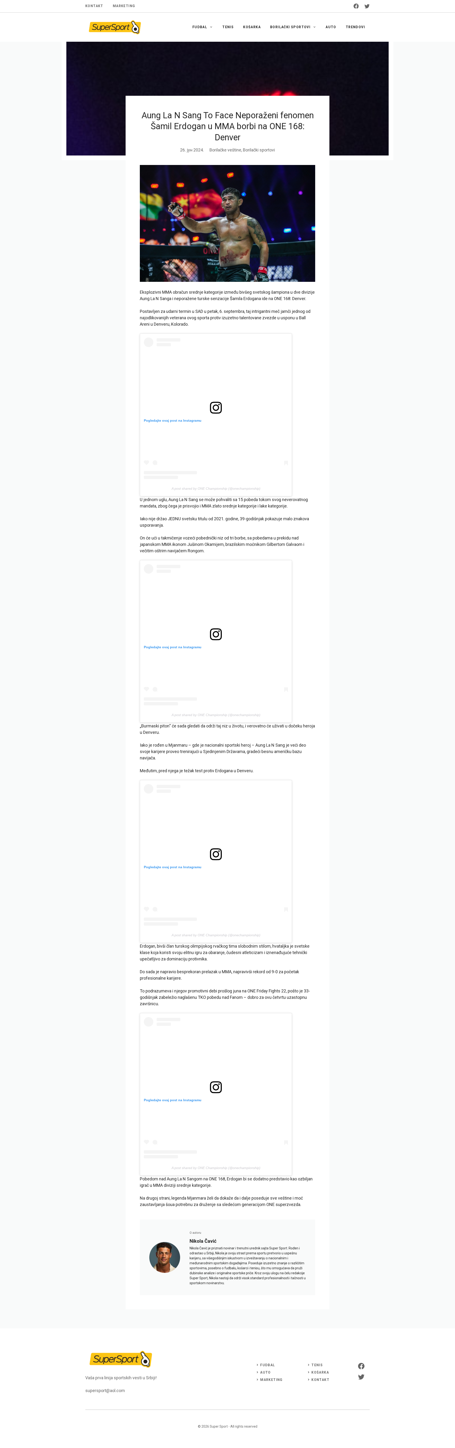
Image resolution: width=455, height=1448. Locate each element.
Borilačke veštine (225, 149)
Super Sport (219, 1426)
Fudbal (199, 27)
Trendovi (355, 27)
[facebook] (356, 6)
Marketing (124, 6)
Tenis (228, 27)
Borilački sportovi (290, 27)
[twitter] (367, 6)
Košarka (252, 27)
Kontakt (94, 6)
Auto (331, 27)
